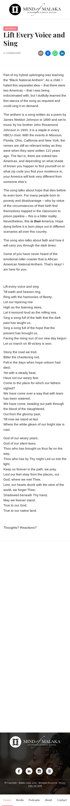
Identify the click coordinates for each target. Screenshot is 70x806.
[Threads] (49, 771)
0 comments (12, 53)
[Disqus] (35, 593)
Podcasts (34, 800)
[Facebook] (19, 771)
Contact (62, 800)
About (48, 800)
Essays (7, 800)
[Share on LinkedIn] (62, 53)
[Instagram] (39, 771)
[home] (35, 9)
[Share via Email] (40, 53)
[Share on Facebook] (48, 53)
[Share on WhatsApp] (55, 53)
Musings (10, 28)
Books (20, 800)
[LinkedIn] (29, 771)
